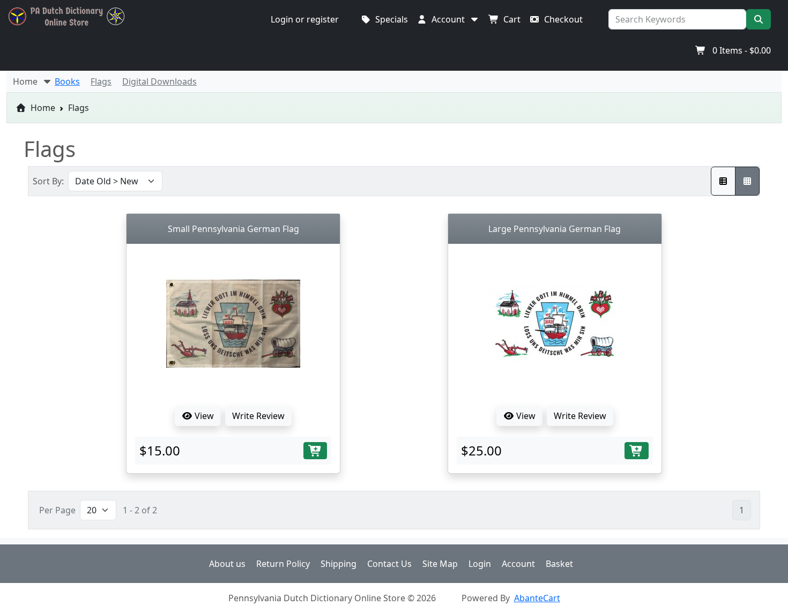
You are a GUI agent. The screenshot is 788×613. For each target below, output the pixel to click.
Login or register (305, 19)
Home (41, 108)
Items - (741, 50)
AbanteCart (537, 598)
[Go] (758, 19)
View (203, 416)
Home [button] (27, 81)
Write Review (258, 416)
